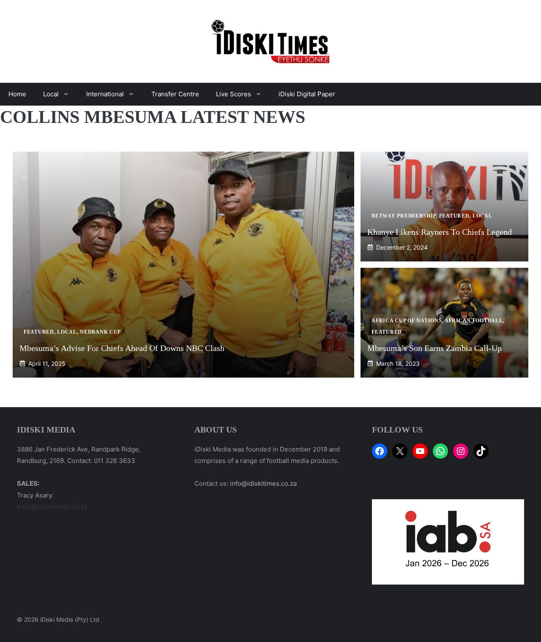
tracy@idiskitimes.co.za (52, 507)
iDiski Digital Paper (307, 94)
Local (51, 94)
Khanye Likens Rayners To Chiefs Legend (439, 232)
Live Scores (233, 94)
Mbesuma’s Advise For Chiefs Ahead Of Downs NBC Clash (121, 348)
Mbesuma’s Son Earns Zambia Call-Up (434, 348)
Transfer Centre (175, 94)
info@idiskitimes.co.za (263, 483)
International (105, 94)
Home (17, 94)
